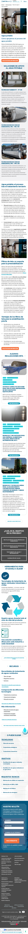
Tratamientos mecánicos (10, 695)
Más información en (14, 403)
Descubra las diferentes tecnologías (11, 703)
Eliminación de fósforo (9, 788)
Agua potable (4, 6)
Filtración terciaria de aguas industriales (11, 710)
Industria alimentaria (7, 426)
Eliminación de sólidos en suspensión (10, 432)
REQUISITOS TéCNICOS (10, 776)
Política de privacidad (6, 921)
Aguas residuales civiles (13, 377)
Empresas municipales (7, 379)
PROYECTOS (7, 905)
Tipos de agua (7, 676)
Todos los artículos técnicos (9, 719)
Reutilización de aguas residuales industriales (14, 546)
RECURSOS (14, 908)
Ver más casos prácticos (14, 521)
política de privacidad (13, 847)
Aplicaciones (8, 5)
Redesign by (13, 924)
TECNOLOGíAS (7, 739)
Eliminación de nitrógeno (10, 792)
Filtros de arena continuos (9, 478)
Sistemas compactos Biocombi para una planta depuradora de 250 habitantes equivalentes (14, 389)
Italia (4, 377)
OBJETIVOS (5, 758)
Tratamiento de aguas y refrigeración (14, 552)
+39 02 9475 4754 (16, 1)
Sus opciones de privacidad (13, 929)
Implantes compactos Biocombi (9, 382)
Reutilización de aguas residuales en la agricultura (13, 768)
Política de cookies (16, 921)
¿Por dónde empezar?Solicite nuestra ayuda (14, 658)
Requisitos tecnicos (9, 678)
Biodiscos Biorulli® (18, 426)
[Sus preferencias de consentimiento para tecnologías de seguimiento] (25, 931)
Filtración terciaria (9, 699)
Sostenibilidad (21, 906)
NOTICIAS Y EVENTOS (8, 906)
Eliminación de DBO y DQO (8, 384)
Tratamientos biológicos (10, 747)
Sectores (6, 681)
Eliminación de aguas (14, 558)
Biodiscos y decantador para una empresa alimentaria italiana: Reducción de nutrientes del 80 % (14, 437)
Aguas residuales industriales (14, 424)
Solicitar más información (10, 60)
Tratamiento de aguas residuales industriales (10, 714)
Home (2, 5)
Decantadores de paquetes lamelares (11, 428)
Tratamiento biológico (10, 697)
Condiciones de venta (14, 922)
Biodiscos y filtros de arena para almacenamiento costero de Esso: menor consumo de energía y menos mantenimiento (13, 488)
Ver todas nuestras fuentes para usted (14, 725)
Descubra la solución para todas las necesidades (11, 686)
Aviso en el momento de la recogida (12, 932)
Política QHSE (23, 921)
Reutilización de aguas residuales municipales (14, 540)
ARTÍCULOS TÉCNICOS (18, 905)
